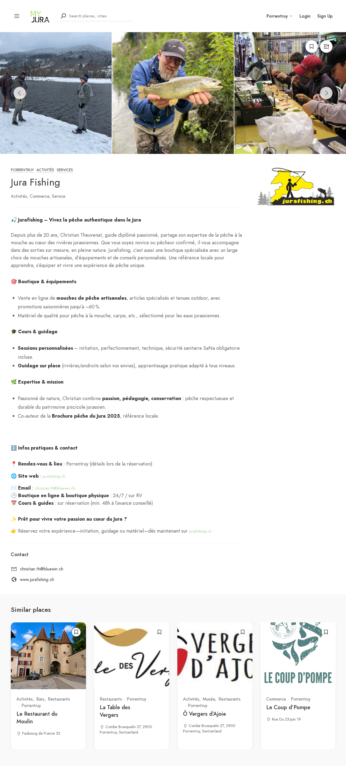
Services (65, 170)
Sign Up (324, 16)
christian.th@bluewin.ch (55, 488)
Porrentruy (22, 170)
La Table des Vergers (115, 711)
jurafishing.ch (54, 476)
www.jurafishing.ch (37, 580)
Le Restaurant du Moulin (37, 717)
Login (305, 16)
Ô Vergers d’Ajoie (204, 714)
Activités (45, 170)
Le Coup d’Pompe (288, 707)
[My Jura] (40, 15)
